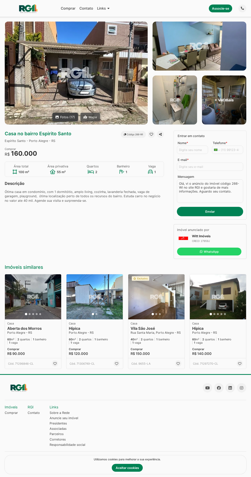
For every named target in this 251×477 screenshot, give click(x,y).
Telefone (220, 143)
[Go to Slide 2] (30, 314)
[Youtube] (207, 388)
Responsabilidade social (67, 445)
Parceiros (57, 434)
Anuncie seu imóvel (64, 418)
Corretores (58, 439)
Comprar (68, 8)
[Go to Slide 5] (40, 314)
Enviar (210, 212)
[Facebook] (219, 388)
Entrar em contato (191, 136)
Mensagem (186, 177)
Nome (183, 143)
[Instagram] (241, 388)
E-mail (183, 160)
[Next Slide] (57, 296)
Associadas (58, 429)
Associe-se (220, 8)
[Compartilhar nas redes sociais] (160, 134)
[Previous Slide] (9, 296)
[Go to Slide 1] (26, 314)
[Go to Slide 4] (37, 314)
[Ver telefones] (242, 8)
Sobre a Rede (60, 413)
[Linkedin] (230, 388)
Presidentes (58, 423)
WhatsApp (211, 251)
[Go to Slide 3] (33, 314)
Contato (86, 8)
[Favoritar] (151, 134)
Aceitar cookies (127, 468)
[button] (33, 296)
